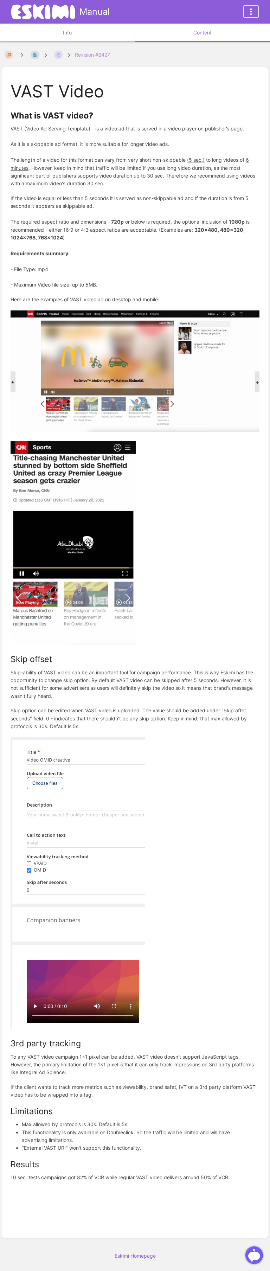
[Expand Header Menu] (251, 11)
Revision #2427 (92, 55)
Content (202, 33)
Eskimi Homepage (135, 1256)
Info (67, 33)
